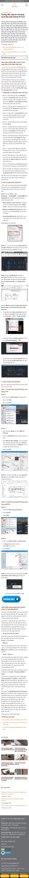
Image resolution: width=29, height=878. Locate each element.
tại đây (23, 703)
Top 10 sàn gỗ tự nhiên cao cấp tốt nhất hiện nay (14, 805)
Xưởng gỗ (25, 876)
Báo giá (15, 876)
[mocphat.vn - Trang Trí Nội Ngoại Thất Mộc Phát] (14, 5)
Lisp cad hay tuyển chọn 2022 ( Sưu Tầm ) (15, 719)
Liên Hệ (3, 844)
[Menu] (2, 5)
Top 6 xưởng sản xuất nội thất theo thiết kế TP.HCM (12, 799)
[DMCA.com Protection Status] (6, 849)
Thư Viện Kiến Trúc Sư (6, 12)
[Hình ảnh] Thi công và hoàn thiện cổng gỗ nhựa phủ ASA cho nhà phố (13, 793)
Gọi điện (6, 876)
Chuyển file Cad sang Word (9, 67)
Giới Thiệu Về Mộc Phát (8, 841)
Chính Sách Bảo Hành (7, 846)
